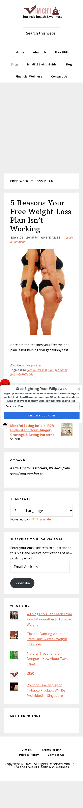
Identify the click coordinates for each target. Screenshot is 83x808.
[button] (42, 388)
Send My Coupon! (41, 415)
